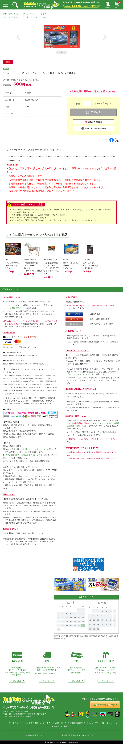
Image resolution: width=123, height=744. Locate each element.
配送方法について (11, 529)
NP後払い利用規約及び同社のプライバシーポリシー (23, 455)
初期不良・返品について (76, 416)
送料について (9, 494)
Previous (18, 37)
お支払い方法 (9, 332)
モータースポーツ (30, 17)
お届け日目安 (71, 297)
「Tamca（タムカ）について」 (79, 374)
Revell (6, 68)
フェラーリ (27, 14)
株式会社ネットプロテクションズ (34, 449)
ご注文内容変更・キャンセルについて (82, 448)
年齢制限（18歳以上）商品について (81, 389)
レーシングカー (42, 14)
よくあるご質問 (31, 723)
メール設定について (11, 297)
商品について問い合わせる (95, 128)
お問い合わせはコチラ (104, 704)
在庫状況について (73, 331)
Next (105, 37)
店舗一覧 (59, 723)
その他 (43, 17)
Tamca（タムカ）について (77, 350)
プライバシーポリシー (104, 723)
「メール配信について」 (14, 308)
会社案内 (47, 723)
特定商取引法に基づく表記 (79, 723)
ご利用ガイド (14, 723)
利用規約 (68, 726)
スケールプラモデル (11, 14)
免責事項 (55, 726)
